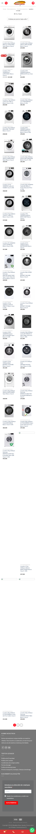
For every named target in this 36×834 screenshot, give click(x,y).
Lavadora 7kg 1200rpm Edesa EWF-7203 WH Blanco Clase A (9, 129)
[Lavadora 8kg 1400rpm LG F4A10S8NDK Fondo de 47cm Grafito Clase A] (9, 644)
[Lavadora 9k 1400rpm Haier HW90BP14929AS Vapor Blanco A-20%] (27, 351)
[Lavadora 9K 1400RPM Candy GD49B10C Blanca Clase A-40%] (9, 232)
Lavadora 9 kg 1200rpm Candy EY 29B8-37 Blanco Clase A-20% (9, 215)
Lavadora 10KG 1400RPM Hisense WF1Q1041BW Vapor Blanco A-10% (8, 335)
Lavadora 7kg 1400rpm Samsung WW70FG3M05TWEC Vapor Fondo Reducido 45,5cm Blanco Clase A (9, 275)
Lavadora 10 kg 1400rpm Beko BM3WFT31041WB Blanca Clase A (8, 364)
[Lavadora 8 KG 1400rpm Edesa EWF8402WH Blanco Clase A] (27, 232)
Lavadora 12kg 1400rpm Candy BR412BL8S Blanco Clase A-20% (9, 423)
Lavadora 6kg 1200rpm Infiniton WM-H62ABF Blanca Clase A (26, 44)
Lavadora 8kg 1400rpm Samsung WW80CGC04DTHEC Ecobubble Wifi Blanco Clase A (26, 394)
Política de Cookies (7, 760)
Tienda (4, 9)
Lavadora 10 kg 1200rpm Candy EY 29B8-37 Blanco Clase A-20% (8, 305)
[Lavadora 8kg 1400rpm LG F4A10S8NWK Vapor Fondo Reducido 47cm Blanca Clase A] (27, 411)
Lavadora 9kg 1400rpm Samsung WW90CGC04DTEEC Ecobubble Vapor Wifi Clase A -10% (9, 454)
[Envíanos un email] (9, 747)
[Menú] (2, 3)
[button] (32, 830)
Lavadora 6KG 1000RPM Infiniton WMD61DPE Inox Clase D (26, 73)
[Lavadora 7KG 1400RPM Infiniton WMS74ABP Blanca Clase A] (27, 203)
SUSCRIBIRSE (11, 803)
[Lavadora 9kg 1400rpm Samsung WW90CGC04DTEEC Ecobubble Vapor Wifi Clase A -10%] (9, 440)
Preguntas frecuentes (20, 822)
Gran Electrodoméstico (22, 9)
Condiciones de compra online (10, 763)
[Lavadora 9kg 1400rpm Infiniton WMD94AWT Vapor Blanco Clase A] (9, 146)
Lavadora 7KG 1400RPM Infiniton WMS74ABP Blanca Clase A (25, 216)
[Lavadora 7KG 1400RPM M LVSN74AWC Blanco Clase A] (9, 60)
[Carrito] (33, 3)
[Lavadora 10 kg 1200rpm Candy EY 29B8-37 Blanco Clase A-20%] (9, 292)
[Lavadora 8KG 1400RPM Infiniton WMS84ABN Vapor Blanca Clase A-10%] (27, 117)
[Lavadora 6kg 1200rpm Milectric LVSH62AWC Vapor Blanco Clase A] (9, 32)
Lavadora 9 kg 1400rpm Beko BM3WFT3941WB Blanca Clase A (26, 305)
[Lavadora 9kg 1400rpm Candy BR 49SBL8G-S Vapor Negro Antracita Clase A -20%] (27, 321)
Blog (10, 822)
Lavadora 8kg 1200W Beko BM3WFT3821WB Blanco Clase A (26, 275)
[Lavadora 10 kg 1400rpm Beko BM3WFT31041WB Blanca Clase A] (9, 351)
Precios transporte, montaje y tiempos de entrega (16, 769)
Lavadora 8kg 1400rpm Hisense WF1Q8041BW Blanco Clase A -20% (26, 158)
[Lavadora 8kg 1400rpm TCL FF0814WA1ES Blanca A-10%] (27, 89)
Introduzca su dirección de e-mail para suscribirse (17, 786)
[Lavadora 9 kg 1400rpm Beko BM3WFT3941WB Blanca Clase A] (27, 292)
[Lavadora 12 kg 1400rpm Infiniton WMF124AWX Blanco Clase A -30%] (27, 497)
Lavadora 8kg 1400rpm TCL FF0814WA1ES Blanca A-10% (26, 101)
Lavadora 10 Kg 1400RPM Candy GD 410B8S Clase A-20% (8, 186)
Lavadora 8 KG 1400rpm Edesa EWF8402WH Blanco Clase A (25, 245)
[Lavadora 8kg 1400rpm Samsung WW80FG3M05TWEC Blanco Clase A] (27, 644)
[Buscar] (6, 3)
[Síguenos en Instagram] (6, 747)
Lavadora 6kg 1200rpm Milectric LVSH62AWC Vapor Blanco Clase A (9, 44)
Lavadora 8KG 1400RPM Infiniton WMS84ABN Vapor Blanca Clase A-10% (25, 130)
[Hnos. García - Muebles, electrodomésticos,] (19, 3)
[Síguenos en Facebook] (2, 747)
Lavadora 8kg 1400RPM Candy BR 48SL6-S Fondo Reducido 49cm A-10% (26, 187)
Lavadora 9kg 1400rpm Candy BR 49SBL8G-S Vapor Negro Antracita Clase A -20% (26, 335)
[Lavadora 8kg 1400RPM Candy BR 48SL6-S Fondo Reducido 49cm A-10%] (27, 174)
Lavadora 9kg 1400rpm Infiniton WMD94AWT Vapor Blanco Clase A (9, 158)
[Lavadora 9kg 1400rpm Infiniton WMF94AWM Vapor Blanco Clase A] (9, 380)
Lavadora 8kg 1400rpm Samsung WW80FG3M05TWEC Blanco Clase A (26, 715)
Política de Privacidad (7, 758)
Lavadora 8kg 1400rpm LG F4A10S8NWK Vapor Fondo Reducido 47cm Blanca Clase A (26, 424)
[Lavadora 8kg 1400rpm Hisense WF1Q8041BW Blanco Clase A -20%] (27, 146)
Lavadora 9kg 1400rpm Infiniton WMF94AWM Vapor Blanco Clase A (9, 392)
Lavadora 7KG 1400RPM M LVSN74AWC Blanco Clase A (8, 73)
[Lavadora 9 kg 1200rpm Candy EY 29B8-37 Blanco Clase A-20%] (9, 203)
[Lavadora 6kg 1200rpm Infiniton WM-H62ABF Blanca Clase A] (27, 32)
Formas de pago (6, 765)
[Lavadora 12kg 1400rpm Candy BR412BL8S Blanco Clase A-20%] (9, 411)
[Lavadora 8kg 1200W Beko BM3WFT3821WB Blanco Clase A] (27, 261)
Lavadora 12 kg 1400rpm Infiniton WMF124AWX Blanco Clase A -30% (26, 569)
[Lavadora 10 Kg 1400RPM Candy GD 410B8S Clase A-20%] (9, 174)
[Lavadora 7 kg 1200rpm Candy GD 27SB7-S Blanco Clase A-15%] (9, 89)
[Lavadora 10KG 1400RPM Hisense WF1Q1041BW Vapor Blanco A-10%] (9, 321)
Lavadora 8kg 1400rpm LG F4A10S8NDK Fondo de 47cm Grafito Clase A (9, 714)
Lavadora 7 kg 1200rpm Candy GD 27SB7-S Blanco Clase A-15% (9, 101)
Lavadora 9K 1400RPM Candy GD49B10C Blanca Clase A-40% (9, 244)
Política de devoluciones (8, 767)
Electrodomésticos (11, 9)
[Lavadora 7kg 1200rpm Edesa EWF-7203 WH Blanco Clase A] (9, 117)
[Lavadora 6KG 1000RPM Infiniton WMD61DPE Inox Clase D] (27, 60)
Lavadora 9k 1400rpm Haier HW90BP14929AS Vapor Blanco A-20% (26, 364)
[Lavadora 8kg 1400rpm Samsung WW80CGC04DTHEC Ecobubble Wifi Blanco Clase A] (27, 380)
